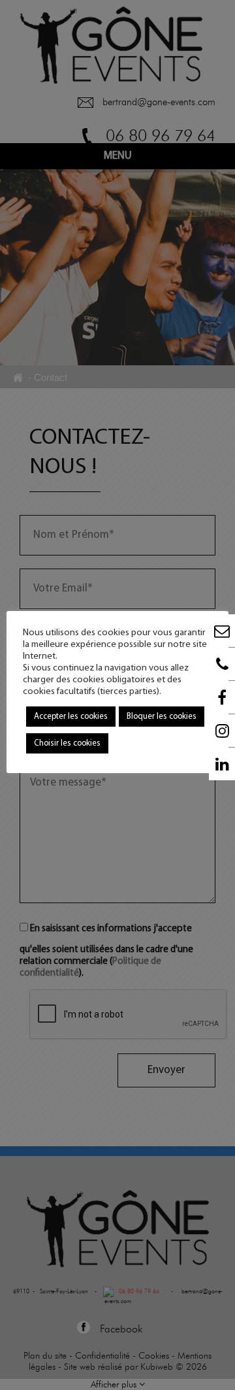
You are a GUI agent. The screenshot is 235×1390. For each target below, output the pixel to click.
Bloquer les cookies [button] (161, 716)
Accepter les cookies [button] (71, 716)
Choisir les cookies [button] (67, 743)
